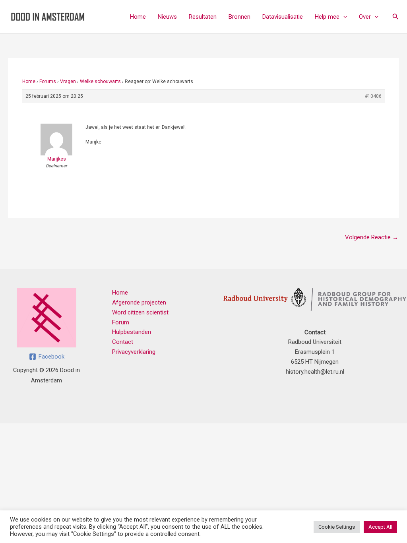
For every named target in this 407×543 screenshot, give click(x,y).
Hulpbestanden (131, 331)
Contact (122, 341)
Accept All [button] (380, 527)
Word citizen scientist (140, 312)
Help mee (327, 16)
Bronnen (239, 16)
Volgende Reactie (371, 237)
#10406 (373, 96)
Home (138, 16)
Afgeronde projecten (139, 302)
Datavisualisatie (282, 16)
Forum (120, 322)
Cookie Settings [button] (336, 527)
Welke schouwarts (100, 81)
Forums (47, 81)
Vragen (68, 81)
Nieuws (167, 16)
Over (365, 16)
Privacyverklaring (133, 351)
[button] (343, 17)
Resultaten (203, 16)
